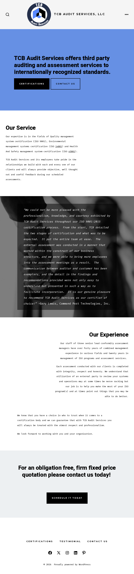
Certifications (31, 84)
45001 (71, 151)
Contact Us (97, 541)
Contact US (65, 84)
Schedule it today (67, 498)
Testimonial (70, 541)
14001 (58, 146)
